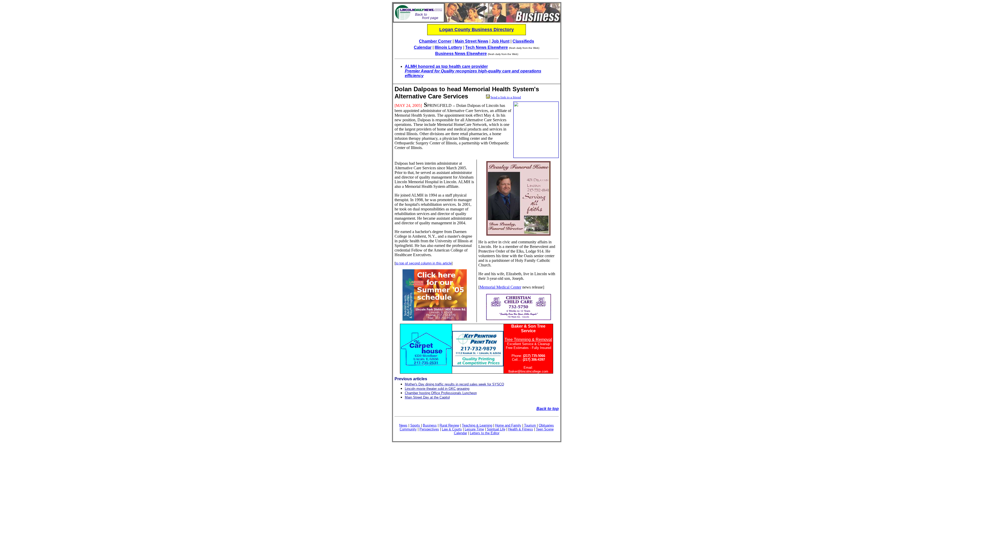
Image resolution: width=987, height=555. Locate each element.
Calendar (423, 47)
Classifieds (523, 41)
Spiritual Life (496, 429)
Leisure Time (474, 429)
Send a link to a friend (505, 97)
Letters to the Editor (484, 433)
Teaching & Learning (477, 425)
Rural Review (449, 425)
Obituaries (546, 425)
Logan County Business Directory (476, 29)
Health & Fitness (520, 429)
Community (408, 429)
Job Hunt (500, 41)
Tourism (530, 425)
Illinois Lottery (448, 47)
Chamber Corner (435, 41)
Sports (415, 425)
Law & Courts (452, 429)
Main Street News (471, 41)
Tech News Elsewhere (486, 47)
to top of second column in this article (424, 263)
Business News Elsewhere (461, 53)
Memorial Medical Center (500, 287)
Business (430, 425)
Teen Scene (545, 429)
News (403, 425)
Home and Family (508, 425)
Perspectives (429, 429)
